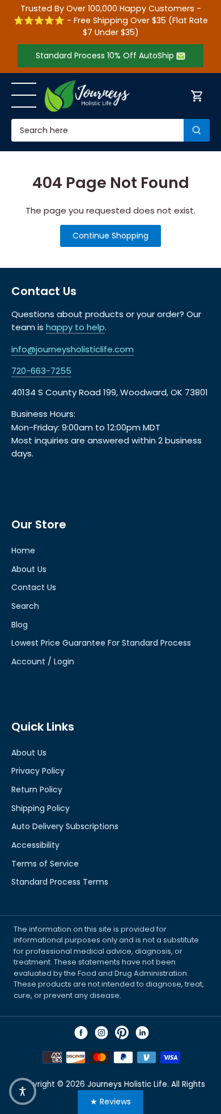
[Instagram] (101, 1032)
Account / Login (42, 661)
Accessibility (35, 845)
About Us (28, 569)
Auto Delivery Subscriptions (64, 826)
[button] (22, 1091)
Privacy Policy (38, 770)
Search (25, 606)
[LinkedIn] (142, 1032)
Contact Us (33, 587)
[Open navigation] (23, 95)
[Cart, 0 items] (197, 96)
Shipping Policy (40, 808)
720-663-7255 (41, 371)
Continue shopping (110, 235)
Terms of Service (45, 863)
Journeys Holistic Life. (128, 1084)
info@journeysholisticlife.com (72, 349)
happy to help (75, 327)
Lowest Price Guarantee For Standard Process (101, 642)
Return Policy (36, 789)
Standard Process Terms (59, 881)
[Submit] (197, 130)
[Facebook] (81, 1032)
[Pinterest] (122, 1032)
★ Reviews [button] (110, 1101)
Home (23, 550)
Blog (19, 624)
